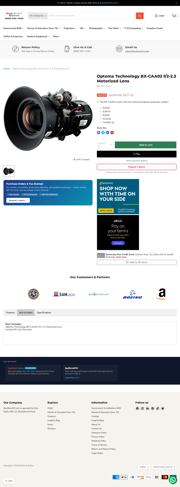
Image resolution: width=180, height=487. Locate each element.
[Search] (140, 16)
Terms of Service (99, 444)
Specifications (44, 312)
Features (10, 312)
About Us (95, 424)
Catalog (95, 416)
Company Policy (99, 432)
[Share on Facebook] (98, 132)
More (56, 36)
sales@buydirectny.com (137, 51)
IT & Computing (132, 28)
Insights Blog (54, 420)
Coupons (52, 416)
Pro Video (113, 28)
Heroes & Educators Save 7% (42, 28)
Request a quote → (18, 200)
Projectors (69, 28)
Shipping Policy (98, 440)
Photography (96, 28)
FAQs (50, 408)
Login (161, 15)
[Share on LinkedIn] (107, 132)
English (143, 467)
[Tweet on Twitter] (103, 132)
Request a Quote (136, 166)
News (50, 424)
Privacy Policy (97, 436)
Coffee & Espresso (13, 36)
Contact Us (96, 428)
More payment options (136, 161)
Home (7, 68)
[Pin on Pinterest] (112, 132)
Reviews (52, 428)
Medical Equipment (37, 36)
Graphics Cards (155, 28)
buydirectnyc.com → (72, 378)
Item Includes (25, 312)
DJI (82, 28)
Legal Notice (97, 453)
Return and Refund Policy (103, 449)
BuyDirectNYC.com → (109, 3)
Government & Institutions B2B (106, 408)
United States (162, 467)
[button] (136, 262)
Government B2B (13, 28)
